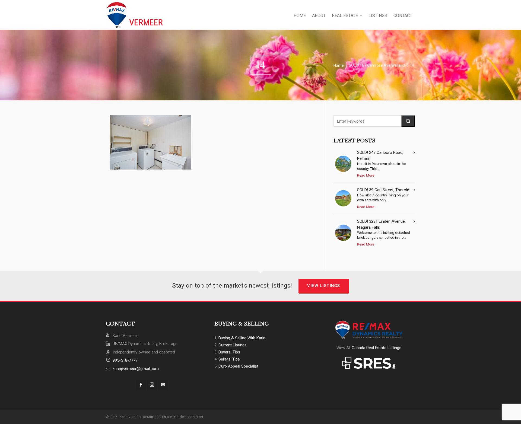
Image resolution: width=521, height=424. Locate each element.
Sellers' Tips (229, 359)
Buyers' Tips (229, 352)
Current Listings (232, 345)
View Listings (323, 285)
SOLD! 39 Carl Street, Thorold (383, 189)
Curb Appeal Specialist (238, 366)
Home (338, 65)
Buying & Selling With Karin (241, 338)
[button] (408, 121)
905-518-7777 (125, 360)
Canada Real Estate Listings (376, 347)
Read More (365, 175)
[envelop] (163, 385)
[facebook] (141, 385)
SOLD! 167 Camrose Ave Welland (377, 65)
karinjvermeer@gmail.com (136, 368)
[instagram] (152, 385)
